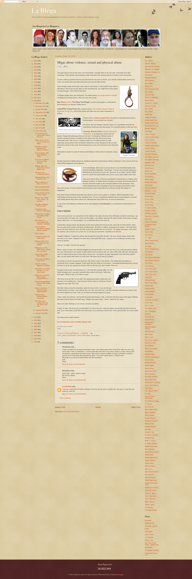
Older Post (135, 407)
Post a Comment (65, 398)
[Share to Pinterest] (67, 66)
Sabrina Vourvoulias (151, 446)
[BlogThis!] (60, 66)
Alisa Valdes (149, 92)
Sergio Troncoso (150, 460)
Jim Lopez (148, 246)
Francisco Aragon (150, 210)
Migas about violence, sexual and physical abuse (42, 141)
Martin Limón (149, 337)
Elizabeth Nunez (150, 193)
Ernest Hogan (149, 205)
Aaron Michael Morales (152, 66)
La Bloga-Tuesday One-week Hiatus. (42, 237)
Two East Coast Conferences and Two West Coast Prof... (41, 303)
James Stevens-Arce (151, 240)
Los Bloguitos (149, 537)
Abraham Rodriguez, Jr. (152, 72)
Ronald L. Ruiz (149, 432)
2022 (35, 73)
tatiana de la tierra (150, 490)
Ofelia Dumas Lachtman (152, 382)
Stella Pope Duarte (151, 480)
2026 (35, 61)
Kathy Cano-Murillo (151, 283)
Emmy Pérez (149, 202)
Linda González (150, 288)
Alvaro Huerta (149, 100)
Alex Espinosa (149, 80)
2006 (35, 335)
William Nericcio (150, 502)
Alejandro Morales (150, 78)
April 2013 (39, 128)
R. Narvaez (148, 404)
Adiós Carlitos (39, 233)
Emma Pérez (149, 196)
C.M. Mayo (148, 131)
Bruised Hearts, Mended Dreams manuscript (41, 296)
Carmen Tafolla (150, 148)
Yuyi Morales (149, 507)
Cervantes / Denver (151, 526)
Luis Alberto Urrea (150, 308)
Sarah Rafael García (151, 457)
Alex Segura (149, 83)
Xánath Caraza (149, 504)
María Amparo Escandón (149, 323)
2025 (35, 64)
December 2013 (41, 103)
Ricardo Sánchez (150, 418)
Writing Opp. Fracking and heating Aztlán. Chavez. (42, 215)
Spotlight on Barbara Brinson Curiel (41, 205)
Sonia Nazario (149, 474)
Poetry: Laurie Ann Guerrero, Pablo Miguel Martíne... (41, 289)
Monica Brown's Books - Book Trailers (42, 194)
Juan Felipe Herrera (151, 272)
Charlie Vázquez (150, 151)
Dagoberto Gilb (149, 162)
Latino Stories (149, 534)
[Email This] (58, 66)
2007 (35, 332)
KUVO (147, 529)
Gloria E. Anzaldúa (151, 222)
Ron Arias (148, 429)
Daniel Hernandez (150, 174)
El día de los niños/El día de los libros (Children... (42, 161)
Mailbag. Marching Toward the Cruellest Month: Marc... (42, 167)
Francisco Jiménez (151, 213)
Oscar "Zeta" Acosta (151, 385)
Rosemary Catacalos (151, 435)
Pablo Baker (149, 388)
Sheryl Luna (149, 469)
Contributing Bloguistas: (72, 333)
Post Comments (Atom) (71, 411)
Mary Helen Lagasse (151, 340)
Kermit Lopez (149, 286)
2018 (35, 85)
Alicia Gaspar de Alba (152, 89)
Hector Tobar (149, 232)
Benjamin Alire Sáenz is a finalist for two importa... (42, 243)
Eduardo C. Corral (150, 191)
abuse (64, 335)
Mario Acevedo (149, 331)
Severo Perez (149, 463)
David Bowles (149, 177)
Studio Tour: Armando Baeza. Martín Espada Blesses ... (42, 276)
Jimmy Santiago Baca (152, 249)
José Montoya (149, 266)
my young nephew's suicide (107, 95)
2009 (35, 326)
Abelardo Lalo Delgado (152, 69)
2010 (35, 323)
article (66, 102)
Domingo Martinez (151, 188)
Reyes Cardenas (150, 412)
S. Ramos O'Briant (151, 443)
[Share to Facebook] (64, 66)
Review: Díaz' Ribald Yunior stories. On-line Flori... (42, 199)
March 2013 (40, 131)
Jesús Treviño (149, 243)
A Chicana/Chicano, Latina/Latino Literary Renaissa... (42, 135)
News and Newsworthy (42, 187)
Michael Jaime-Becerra (152, 357)
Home (98, 407)
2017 (35, 88)
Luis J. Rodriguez (150, 311)
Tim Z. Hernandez (150, 496)
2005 (35, 339)
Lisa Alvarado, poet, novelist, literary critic (75, 322)
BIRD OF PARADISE (42, 190)
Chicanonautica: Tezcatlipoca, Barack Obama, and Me (42, 228)
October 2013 (40, 109)
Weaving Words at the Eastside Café (42, 178)
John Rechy (149, 255)
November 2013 (41, 106)
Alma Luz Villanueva (151, 97)
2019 (35, 82)
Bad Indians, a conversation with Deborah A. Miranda (42, 222)
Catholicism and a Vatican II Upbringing (42, 210)
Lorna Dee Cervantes (151, 300)
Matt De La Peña (150, 343)
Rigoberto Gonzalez (151, 421)
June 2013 (39, 122)
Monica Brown (149, 368)
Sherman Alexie (150, 466)
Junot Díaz (148, 277)
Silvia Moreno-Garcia (151, 472)
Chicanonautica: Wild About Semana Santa (42, 154)
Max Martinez (149, 345)
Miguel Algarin (149, 365)
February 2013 (40, 310)
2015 (35, 94)
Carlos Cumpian (150, 134)
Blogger (120, 574)
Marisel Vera (149, 334)
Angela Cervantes (150, 117)
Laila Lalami (149, 531)
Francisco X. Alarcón (151, 216)
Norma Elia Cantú (150, 379)
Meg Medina (149, 351)
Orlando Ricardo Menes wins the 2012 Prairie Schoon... (42, 283)
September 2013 (41, 112)
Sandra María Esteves (152, 452)
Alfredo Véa (148, 86)
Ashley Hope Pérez (151, 120)
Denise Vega (149, 179)
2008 (35, 329)
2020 (35, 79)
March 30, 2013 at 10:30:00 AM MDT (74, 380)
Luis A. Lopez (149, 305)
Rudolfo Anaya (149, 438)
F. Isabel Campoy (150, 208)
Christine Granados (151, 154)
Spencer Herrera (150, 477)
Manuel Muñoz (149, 317)
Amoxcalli (148, 520)
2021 (35, 76)
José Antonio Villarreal (152, 260)
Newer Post (60, 407)
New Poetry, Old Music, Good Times (42, 260)
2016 (35, 91)
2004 (35, 342)
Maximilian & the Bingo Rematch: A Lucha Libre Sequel (42, 270)
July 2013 (39, 119)
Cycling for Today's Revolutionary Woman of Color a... (42, 148)
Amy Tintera (149, 109)
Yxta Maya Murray (151, 510)
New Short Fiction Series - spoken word (151, 543)
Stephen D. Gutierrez (151, 487)
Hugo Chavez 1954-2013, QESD (41, 255)
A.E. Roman (149, 61)
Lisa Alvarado (71, 335)
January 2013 (40, 313)
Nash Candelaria (150, 374)
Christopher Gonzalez (152, 160)
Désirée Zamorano (151, 182)
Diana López (149, 185)
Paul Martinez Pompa (152, 401)
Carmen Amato (149, 140)
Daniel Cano (149, 171)
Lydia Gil (148, 314)
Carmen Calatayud (151, 143)
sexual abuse (95, 335)
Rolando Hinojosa (150, 426)
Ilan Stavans (149, 235)
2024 (35, 67)
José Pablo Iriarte (150, 269)
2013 (35, 101)
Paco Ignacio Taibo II (152, 391)
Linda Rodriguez (150, 291)
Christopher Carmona (151, 157)
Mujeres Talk (149, 540)
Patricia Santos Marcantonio (150, 397)
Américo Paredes (150, 106)
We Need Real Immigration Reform (42, 173)
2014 (35, 98)
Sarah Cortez (149, 455)
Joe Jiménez (149, 252)
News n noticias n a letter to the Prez (41, 183)
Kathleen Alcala (150, 280)
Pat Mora (148, 394)
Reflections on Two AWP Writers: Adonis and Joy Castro (42, 249)
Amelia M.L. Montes (151, 103)
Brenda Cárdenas (150, 128)
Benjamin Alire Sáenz (152, 123)
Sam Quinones (149, 449)
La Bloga (44, 10)
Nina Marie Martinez (151, 377)
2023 (35, 70)
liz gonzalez (149, 297)
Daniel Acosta (149, 165)
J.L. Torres (148, 238)
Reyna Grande (149, 415)
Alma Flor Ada (149, 95)
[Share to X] (62, 66)
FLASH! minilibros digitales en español (42, 264)
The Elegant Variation (152, 550)
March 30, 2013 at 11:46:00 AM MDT (74, 394)
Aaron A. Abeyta (150, 63)
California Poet (149, 523)
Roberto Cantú (149, 424)
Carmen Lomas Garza (152, 145)
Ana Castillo (149, 112)
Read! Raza (148, 547)
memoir (79, 335)
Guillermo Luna (150, 229)
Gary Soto (148, 219)
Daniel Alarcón (149, 168)
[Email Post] (91, 333)
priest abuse (86, 335)
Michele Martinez (150, 362)
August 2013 (40, 115)
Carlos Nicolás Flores (152, 137)
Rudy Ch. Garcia (150, 440)
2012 (35, 317)
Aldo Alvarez (149, 75)
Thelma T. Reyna (150, 493)
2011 (35, 320)
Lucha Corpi (149, 302)
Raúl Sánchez (149, 407)
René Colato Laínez (151, 409)
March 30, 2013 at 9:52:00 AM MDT (73, 364)
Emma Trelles (149, 199)
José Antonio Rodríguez (152, 257)
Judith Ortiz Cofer (150, 274)
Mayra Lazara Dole (151, 348)
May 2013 (39, 125)
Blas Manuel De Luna (152, 126)
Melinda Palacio (150, 354)
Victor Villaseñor (150, 499)
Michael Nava (149, 360)
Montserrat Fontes (151, 371)
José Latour (148, 263)
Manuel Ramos (150, 319)
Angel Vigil (148, 114)
